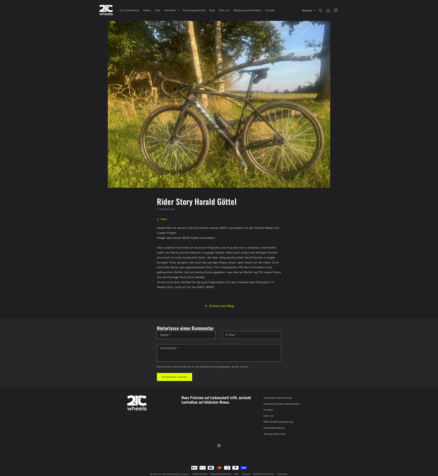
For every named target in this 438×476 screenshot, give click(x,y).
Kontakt (268, 409)
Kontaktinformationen (263, 474)
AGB (236, 474)
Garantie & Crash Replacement (281, 403)
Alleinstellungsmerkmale (277, 397)
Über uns (268, 416)
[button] (171, 10)
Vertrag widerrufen (274, 434)
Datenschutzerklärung (220, 474)
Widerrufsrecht (199, 474)
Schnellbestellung (274, 428)
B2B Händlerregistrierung (278, 422)
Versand (246, 474)
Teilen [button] (163, 219)
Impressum (282, 474)
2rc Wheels (164, 474)
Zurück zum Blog (221, 306)
